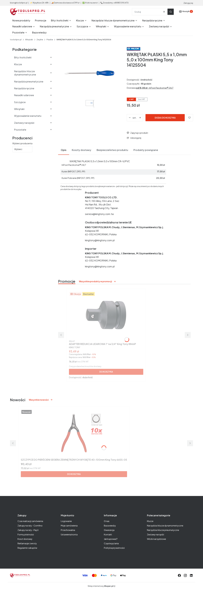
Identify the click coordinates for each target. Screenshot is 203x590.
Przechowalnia (68, 530)
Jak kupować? (111, 539)
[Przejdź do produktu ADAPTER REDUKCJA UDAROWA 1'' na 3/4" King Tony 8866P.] (106, 315)
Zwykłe (40, 39)
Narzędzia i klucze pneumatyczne (163, 530)
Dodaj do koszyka (165, 117)
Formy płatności (26, 534)
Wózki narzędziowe (156, 539)
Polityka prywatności (114, 547)
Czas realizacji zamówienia (30, 521)
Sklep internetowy (100, 586)
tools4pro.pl (16, 39)
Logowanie (66, 521)
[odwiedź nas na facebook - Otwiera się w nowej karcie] (179, 575)
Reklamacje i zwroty (27, 543)
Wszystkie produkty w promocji (95, 281)
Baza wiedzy (110, 525)
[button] (170, 12)
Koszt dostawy (25, 539)
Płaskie (50, 39)
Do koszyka (106, 371)
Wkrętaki (29, 39)
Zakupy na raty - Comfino (30, 525)
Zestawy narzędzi (155, 534)
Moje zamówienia (69, 525)
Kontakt (108, 534)
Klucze (150, 521)
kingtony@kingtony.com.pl (100, 240)
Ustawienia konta (69, 534)
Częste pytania (111, 543)
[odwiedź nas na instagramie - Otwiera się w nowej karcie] (185, 575)
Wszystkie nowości (39, 399)
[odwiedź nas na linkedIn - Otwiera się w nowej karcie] (191, 575)
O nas (106, 521)
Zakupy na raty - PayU (28, 530)
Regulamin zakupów (27, 547)
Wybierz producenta (22, 143)
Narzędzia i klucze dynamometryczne (165, 525)
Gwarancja (109, 530)
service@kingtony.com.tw (99, 214)
